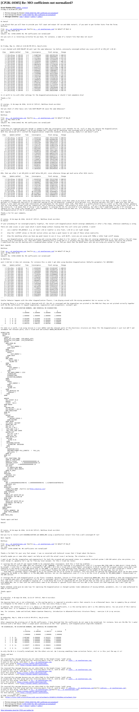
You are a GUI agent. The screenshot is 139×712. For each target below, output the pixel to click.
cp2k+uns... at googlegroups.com (81, 688)
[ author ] (40, 16)
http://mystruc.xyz (37, 489)
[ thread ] (27, 16)
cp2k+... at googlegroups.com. (80, 660)
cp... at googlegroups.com (16, 29)
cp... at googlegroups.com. (41, 662)
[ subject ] (33, 16)
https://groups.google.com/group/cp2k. (32, 663)
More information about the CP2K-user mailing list (17, 710)
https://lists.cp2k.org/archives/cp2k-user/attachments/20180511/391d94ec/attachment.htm (41, 697)
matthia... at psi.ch (22, 7)
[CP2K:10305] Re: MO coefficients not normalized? (39, 15)
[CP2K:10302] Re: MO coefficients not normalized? (41, 13)
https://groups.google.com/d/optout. (34, 665)
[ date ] (21, 16)
